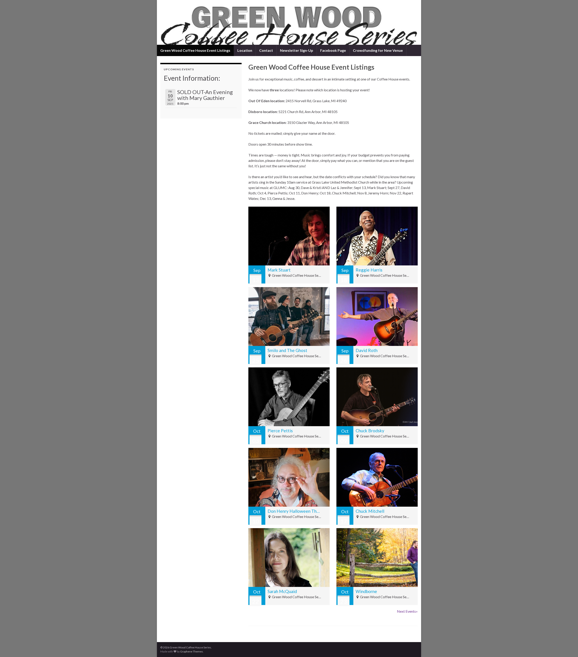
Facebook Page (333, 50)
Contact (266, 50)
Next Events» (407, 611)
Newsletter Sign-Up (296, 50)
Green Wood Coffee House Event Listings (195, 50)
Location (244, 50)
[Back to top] (567, 646)
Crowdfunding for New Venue (378, 50)
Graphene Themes (191, 651)
